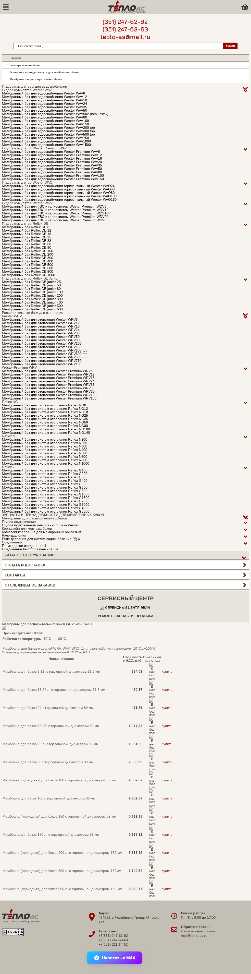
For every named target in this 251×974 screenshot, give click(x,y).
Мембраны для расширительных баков (36, 79)
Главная (15, 58)
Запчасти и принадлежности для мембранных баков (44, 72)
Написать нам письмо (198, 931)
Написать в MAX (118, 958)
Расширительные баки (25, 65)
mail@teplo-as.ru (194, 936)
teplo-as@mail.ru (125, 36)
